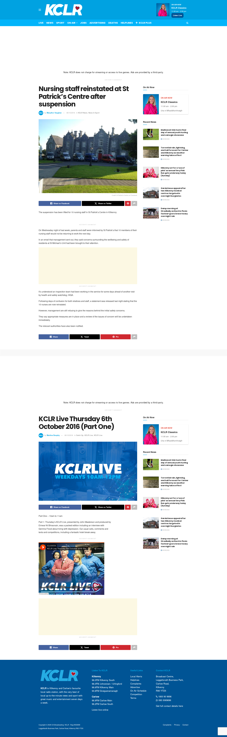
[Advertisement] (113, 48)
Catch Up (79, 435)
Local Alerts (136, 676)
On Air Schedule (138, 690)
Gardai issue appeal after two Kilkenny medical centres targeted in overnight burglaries (173, 192)
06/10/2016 (70, 112)
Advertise (135, 687)
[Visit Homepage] (63, 10)
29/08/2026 (165, 220)
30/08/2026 (165, 139)
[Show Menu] (40, 10)
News (49, 22)
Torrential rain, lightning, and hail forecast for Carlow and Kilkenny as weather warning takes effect (174, 151)
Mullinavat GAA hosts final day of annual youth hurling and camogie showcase (174, 132)
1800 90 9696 (164, 696)
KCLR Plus (145, 22)
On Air (71, 22)
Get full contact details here (169, 705)
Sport (60, 22)
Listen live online (100, 709)
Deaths (113, 22)
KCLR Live (88, 435)
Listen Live (177, 15)
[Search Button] (187, 23)
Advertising (97, 22)
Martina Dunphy (53, 435)
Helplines (127, 22)
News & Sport (93, 112)
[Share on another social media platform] (134, 203)
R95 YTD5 (161, 690)
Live (41, 22)
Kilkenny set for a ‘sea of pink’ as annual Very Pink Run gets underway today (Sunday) (173, 172)
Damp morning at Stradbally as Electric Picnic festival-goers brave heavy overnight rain (174, 212)
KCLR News (82, 112)
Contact (185, 724)
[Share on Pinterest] (128, 203)
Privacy (177, 724)
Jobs (83, 22)
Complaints (135, 683)
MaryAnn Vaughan (54, 112)
